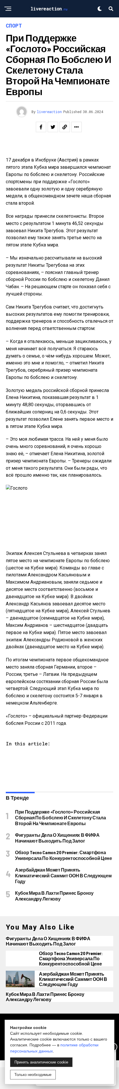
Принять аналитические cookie (41, 1062)
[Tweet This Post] (53, 127)
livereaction (49, 111)
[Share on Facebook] (41, 127)
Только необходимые (32, 1074)
